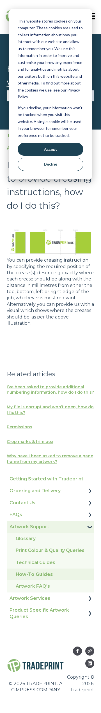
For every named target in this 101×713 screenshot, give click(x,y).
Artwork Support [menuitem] (29, 526)
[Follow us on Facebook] (77, 651)
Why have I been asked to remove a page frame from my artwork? (50, 458)
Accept (50, 149)
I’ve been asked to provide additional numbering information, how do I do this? (50, 389)
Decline (50, 164)
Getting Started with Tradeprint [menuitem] (46, 479)
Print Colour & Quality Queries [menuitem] (50, 550)
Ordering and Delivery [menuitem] (35, 490)
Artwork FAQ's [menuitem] (33, 586)
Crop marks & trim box (30, 441)
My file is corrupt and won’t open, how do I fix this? (50, 409)
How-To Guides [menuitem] (34, 574)
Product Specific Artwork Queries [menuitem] (39, 613)
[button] (89, 491)
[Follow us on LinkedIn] (89, 663)
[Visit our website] (89, 651)
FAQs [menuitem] (16, 514)
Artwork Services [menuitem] (30, 598)
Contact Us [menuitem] (22, 502)
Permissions (19, 426)
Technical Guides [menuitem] (35, 562)
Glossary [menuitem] (26, 538)
